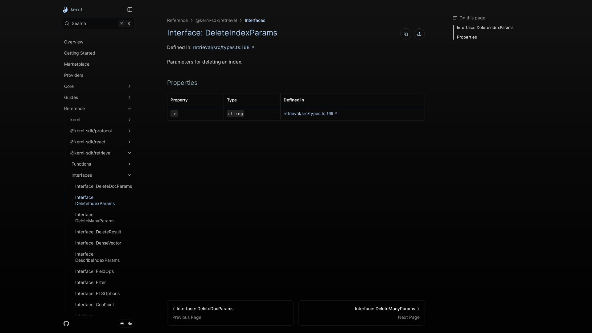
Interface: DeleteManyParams (94, 217)
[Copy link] (419, 33)
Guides (71, 97)
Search (101, 23)
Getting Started (79, 53)
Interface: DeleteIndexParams (95, 200)
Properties (182, 82)
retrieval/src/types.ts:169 (308, 113)
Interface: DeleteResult (98, 231)
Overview (73, 41)
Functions (81, 163)
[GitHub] (66, 323)
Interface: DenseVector (98, 242)
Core (69, 86)
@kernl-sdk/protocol (91, 130)
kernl (75, 119)
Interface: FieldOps (94, 271)
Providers (73, 75)
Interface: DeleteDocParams (103, 186)
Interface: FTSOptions (97, 293)
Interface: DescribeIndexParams (97, 257)
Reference (74, 108)
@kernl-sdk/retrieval (90, 152)
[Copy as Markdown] (405, 33)
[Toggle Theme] (126, 323)
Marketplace (76, 64)
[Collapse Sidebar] (129, 9)
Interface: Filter (90, 282)
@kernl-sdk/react (87, 141)
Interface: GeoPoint (94, 304)
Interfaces (82, 175)
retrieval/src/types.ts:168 (221, 47)
